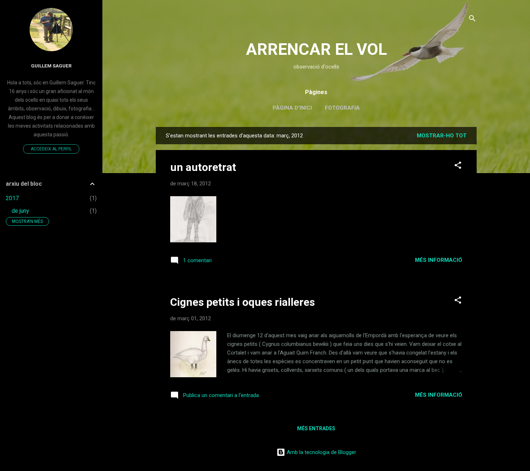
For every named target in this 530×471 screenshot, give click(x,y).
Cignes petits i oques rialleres (242, 302)
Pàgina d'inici (292, 108)
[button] (458, 166)
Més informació (438, 260)
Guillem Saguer (51, 66)
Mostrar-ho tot (442, 135)
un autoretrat (203, 167)
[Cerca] (472, 20)
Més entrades (316, 428)
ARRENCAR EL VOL (316, 49)
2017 (12, 198)
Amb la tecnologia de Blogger (320, 452)
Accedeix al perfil (51, 148)
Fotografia (342, 108)
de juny (20, 210)
